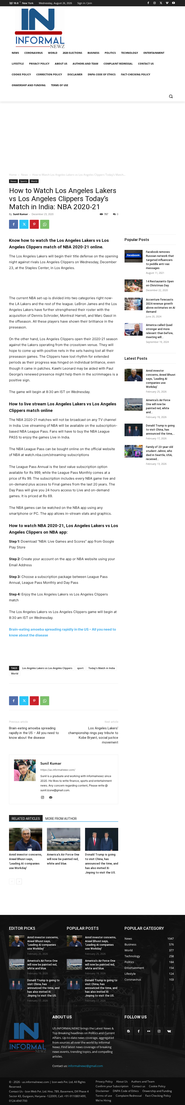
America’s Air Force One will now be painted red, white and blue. (63, 859)
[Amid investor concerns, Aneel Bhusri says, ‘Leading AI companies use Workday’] (25, 839)
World (34, 181)
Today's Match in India (101, 668)
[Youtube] (173, 3)
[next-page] (19, 881)
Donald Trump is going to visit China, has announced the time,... (160, 429)
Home (13, 175)
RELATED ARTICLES (26, 818)
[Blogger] (128, 1031)
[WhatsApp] (44, 224)
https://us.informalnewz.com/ (57, 769)
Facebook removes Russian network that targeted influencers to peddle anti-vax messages (160, 260)
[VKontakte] (169, 1031)
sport (80, 668)
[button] (170, 96)
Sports (23, 181)
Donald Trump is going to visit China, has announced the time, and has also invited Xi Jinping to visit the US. (101, 863)
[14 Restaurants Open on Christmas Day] (134, 285)
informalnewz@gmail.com (85, 1066)
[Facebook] (148, 3)
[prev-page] (12, 881)
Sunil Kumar (20, 214)
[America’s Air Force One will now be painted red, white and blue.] (63, 839)
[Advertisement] (123, 27)
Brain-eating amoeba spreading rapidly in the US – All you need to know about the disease (34, 733)
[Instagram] (154, 3)
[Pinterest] (34, 224)
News (24, 175)
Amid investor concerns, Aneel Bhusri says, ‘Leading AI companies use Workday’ (160, 379)
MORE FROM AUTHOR (61, 818)
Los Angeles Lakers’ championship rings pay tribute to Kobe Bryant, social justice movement (93, 735)
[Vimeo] (167, 3)
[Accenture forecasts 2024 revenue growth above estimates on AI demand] (134, 304)
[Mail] (52, 797)
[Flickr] (149, 1031)
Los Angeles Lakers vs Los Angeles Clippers (47, 668)
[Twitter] (161, 3)
